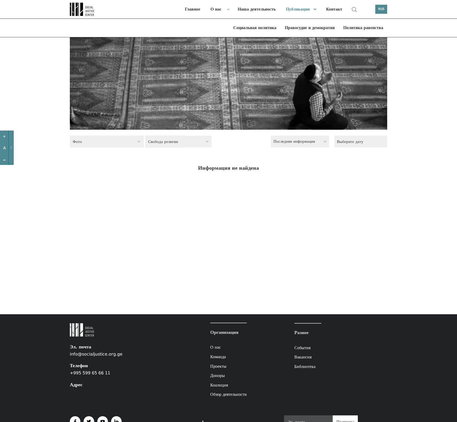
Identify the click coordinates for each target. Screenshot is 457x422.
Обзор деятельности (228, 394)
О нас (216, 9)
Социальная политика (254, 27)
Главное (192, 9)
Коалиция (219, 385)
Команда (218, 356)
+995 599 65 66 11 (90, 372)
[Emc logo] (88, 9)
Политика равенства (363, 27)
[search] (354, 9)
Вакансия (303, 357)
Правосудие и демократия (310, 27)
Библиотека (305, 366)
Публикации (298, 9)
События (302, 347)
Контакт (334, 9)
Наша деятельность (257, 9)
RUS (381, 9)
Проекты (218, 366)
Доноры (217, 375)
